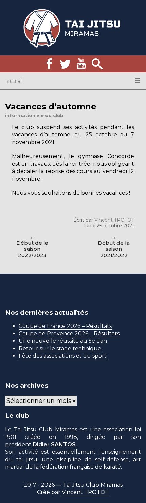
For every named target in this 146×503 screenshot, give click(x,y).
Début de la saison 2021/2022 (114, 249)
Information (20, 115)
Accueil (15, 80)
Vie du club (50, 115)
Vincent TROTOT (114, 220)
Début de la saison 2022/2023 (32, 249)
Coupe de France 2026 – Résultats (65, 326)
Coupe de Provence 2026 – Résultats (69, 333)
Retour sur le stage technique (60, 348)
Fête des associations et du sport (63, 356)
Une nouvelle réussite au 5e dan (63, 341)
